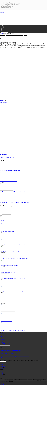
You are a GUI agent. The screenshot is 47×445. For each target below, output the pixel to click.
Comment (1, 211)
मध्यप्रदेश (2, 374)
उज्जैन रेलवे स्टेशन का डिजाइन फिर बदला (6, 238)
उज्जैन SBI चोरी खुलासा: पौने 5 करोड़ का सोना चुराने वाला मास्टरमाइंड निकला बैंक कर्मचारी (13, 244)
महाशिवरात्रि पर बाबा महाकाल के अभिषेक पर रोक (6, 7)
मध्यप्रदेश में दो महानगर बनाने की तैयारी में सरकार (7, 231)
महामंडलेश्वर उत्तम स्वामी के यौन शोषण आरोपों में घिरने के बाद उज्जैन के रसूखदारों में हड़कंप (13, 191)
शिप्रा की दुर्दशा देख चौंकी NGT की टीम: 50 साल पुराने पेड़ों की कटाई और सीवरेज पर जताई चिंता (10, 3)
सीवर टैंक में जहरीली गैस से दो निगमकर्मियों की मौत (6, 2)
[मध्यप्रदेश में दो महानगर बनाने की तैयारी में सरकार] (5, 230)
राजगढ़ (3, 376)
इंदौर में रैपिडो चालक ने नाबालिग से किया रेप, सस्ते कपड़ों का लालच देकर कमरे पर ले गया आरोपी (14, 202)
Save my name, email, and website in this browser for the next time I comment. (9, 216)
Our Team (2, 383)
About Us (2, 382)
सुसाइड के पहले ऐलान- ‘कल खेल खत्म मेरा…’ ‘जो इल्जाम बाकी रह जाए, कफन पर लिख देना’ (10, 4)
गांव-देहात (2, 28)
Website (1, 215)
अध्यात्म (2, 371)
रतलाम (3, 27)
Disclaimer (2, 384)
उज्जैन (3, 26)
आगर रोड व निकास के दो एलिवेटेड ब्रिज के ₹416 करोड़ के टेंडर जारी (9, 265)
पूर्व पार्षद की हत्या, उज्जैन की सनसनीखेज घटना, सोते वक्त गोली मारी (10, 251)
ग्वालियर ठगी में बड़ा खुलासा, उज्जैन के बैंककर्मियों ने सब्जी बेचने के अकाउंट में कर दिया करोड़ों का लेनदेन (14, 258)
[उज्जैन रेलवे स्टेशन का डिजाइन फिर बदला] (5, 237)
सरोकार (2, 30)
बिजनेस (2, 29)
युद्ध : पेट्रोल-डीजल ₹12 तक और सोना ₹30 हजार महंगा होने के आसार (8, 5)
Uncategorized (3, 366)
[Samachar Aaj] (2, 12)
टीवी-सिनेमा (2, 368)
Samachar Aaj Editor (9, 37)
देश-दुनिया (2, 25)
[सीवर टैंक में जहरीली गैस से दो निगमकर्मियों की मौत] (5, 271)
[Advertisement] (23, 19)
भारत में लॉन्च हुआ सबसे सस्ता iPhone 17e (6, 285)
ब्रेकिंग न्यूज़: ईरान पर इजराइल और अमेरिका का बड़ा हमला (7, 6)
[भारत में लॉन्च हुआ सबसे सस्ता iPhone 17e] (5, 284)
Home (0, 33)
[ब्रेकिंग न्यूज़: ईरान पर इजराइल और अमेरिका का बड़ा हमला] (6, 179)
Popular (2, 223)
